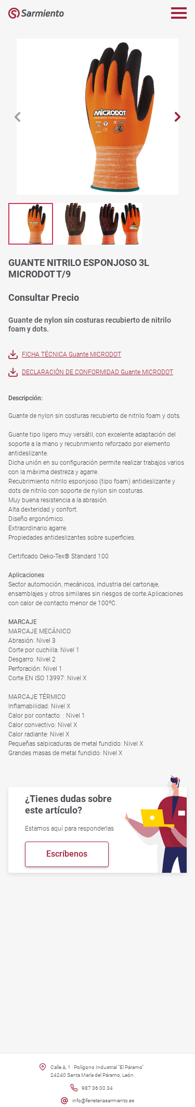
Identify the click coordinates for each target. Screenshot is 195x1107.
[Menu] (179, 13)
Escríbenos (66, 854)
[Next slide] (178, 116)
